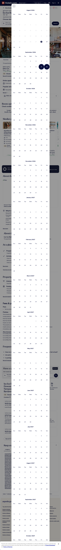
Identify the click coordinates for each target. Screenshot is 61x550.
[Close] (58, 544)
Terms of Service (7, 546)
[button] (47, 19)
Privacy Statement (50, 545)
